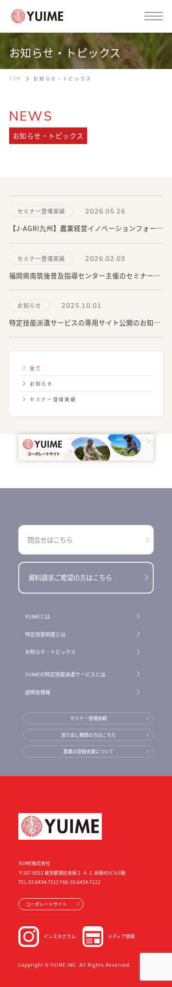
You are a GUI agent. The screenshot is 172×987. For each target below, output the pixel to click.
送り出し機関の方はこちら (88, 734)
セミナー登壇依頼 (88, 718)
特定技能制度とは (45, 634)
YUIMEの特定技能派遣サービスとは (65, 674)
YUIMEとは (37, 616)
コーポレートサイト (46, 903)
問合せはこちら (50, 539)
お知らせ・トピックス (50, 651)
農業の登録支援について (88, 751)
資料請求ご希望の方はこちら (70, 577)
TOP (15, 78)
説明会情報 (37, 692)
